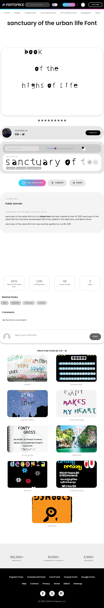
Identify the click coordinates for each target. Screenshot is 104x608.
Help (24, 583)
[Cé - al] (8, 132)
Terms (57, 583)
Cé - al (19, 134)
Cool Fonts (54, 577)
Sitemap (78, 583)
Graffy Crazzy (76, 490)
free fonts (16, 561)
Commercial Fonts (36, 577)
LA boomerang (76, 419)
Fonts (7, 13)
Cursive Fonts (70, 577)
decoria (27, 490)
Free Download (35, 183)
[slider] (55, 148)
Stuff (97, 13)
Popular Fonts (16, 577)
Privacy (46, 583)
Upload (68, 5)
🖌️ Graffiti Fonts (68, 13)
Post (95, 336)
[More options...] (95, 162)
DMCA (67, 583)
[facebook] (43, 593)
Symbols (52, 525)
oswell (27, 384)
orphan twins (27, 419)
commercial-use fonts (53, 561)
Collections (30, 13)
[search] (37, 4)
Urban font (45, 216)
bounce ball (76, 384)
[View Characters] (89, 162)
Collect (59, 183)
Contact (93, 133)
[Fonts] (13, 5)
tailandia (76, 455)
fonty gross (27, 455)
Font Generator (48, 13)
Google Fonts (88, 577)
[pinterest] (61, 593)
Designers (86, 13)
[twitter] (52, 593)
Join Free (95, 5)
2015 (14, 281)
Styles (17, 13)
